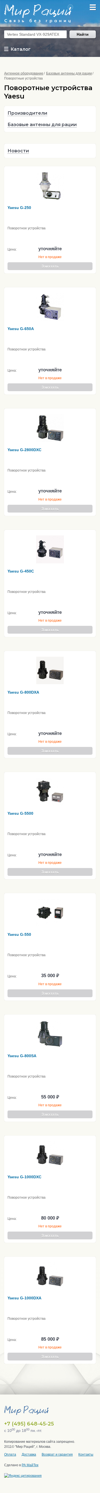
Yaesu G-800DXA (23, 692)
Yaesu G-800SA (22, 1056)
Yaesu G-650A (21, 328)
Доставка (29, 1454)
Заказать (50, 266)
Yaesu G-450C (21, 571)
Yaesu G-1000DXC (24, 1177)
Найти (83, 34)
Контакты (85, 1454)
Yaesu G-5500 (20, 813)
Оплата (10, 1454)
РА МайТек (30, 1465)
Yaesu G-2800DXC (24, 450)
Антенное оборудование (23, 73)
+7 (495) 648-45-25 (29, 1424)
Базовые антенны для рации (69, 73)
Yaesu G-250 (19, 207)
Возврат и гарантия (57, 1454)
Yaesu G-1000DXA (24, 1298)
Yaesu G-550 (19, 934)
